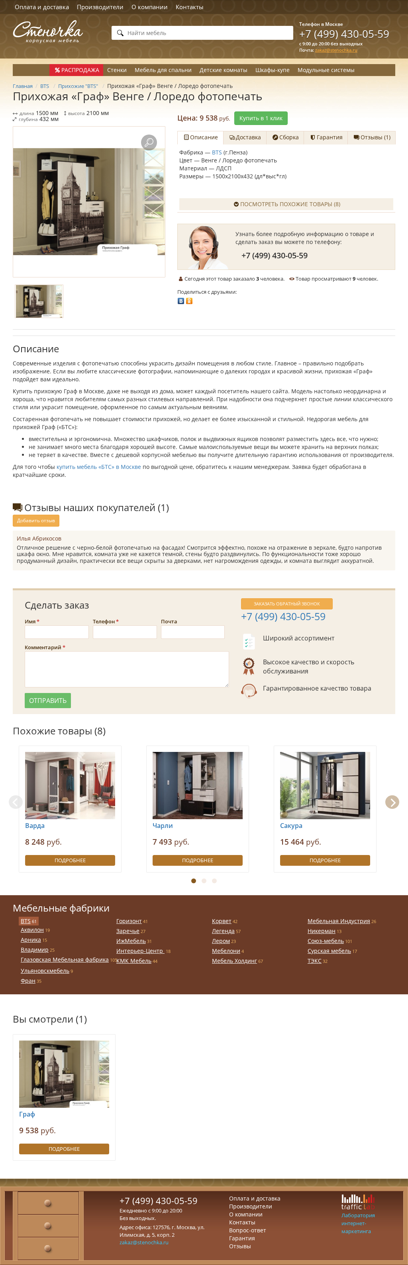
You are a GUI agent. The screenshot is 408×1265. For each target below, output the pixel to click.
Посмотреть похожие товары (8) (290, 204)
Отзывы (240, 1246)
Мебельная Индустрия (339, 921)
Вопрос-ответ (247, 1230)
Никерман (321, 931)
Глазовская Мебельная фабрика (65, 959)
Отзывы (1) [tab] (375, 137)
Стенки (117, 70)
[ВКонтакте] (181, 299)
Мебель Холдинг (234, 960)
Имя (30, 621)
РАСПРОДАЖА (80, 70)
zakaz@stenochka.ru (336, 50)
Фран (28, 980)
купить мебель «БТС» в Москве (99, 466)
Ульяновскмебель (45, 970)
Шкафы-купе (272, 70)
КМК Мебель (133, 960)
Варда (35, 825)
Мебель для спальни (163, 70)
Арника (31, 939)
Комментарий (43, 647)
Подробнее (70, 860)
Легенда (223, 931)
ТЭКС (315, 960)
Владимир (35, 949)
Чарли (163, 825)
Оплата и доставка (42, 7)
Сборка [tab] (289, 137)
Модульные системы (326, 70)
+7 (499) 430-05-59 (344, 34)
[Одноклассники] (189, 299)
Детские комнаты (223, 70)
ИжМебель (131, 941)
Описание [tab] (204, 137)
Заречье (127, 931)
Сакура (291, 825)
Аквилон (32, 929)
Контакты (190, 7)
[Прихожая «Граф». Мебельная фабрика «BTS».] (89, 201)
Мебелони (226, 951)
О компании (149, 7)
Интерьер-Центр (140, 951)
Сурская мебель (329, 951)
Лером (221, 941)
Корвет (221, 921)
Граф (27, 1114)
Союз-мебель (326, 941)
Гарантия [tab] (330, 137)
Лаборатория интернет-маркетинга (358, 1223)
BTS (217, 152)
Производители (100, 7)
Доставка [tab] (248, 137)
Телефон (104, 621)
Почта (169, 621)
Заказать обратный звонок (287, 604)
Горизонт (129, 921)
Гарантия (242, 1238)
